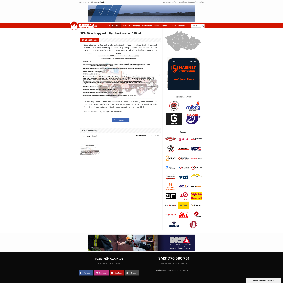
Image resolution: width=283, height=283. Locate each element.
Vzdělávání (147, 26)
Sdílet (121, 120)
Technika (126, 26)
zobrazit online (141, 136)
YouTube (118, 273)
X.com (133, 273)
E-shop (172, 26)
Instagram (102, 273)
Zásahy (106, 26)
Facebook (87, 273)
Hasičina (116, 26)
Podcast (136, 26)
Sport (156, 26)
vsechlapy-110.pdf (89, 136)
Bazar (164, 26)
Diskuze (181, 26)
